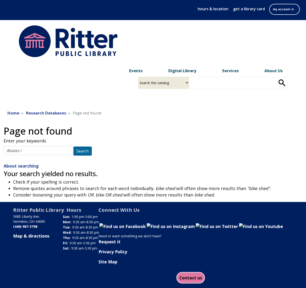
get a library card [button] (249, 8)
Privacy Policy (112, 252)
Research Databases (46, 113)
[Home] (71, 41)
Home (13, 113)
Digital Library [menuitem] (182, 70)
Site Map (107, 262)
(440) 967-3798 (25, 226)
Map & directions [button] (31, 236)
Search (82, 151)
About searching (21, 166)
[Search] (282, 83)
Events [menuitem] (136, 70)
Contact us (190, 278)
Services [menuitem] (230, 70)
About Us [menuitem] (273, 70)
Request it (109, 242)
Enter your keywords (25, 141)
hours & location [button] (213, 8)
